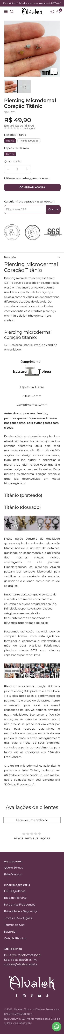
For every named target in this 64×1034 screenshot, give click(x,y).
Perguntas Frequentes (19, 904)
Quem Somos (13, 867)
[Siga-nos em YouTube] (39, 996)
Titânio (10, 140)
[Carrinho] (58, 11)
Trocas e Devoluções (18, 918)
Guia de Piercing (15, 938)
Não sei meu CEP (44, 201)
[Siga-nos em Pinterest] (32, 996)
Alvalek (18, 1009)
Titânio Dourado (29, 140)
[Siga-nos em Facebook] (16, 996)
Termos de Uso (14, 924)
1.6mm (10, 154)
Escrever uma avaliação (32, 820)
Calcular (53, 209)
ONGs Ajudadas (14, 891)
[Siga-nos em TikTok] (47, 996)
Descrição (10, 257)
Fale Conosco (13, 874)
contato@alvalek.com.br (20, 964)
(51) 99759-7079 (14, 955)
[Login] (52, 11)
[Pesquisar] (11, 11)
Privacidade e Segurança (21, 911)
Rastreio (9, 931)
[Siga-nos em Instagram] (24, 996)
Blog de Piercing (15, 897)
